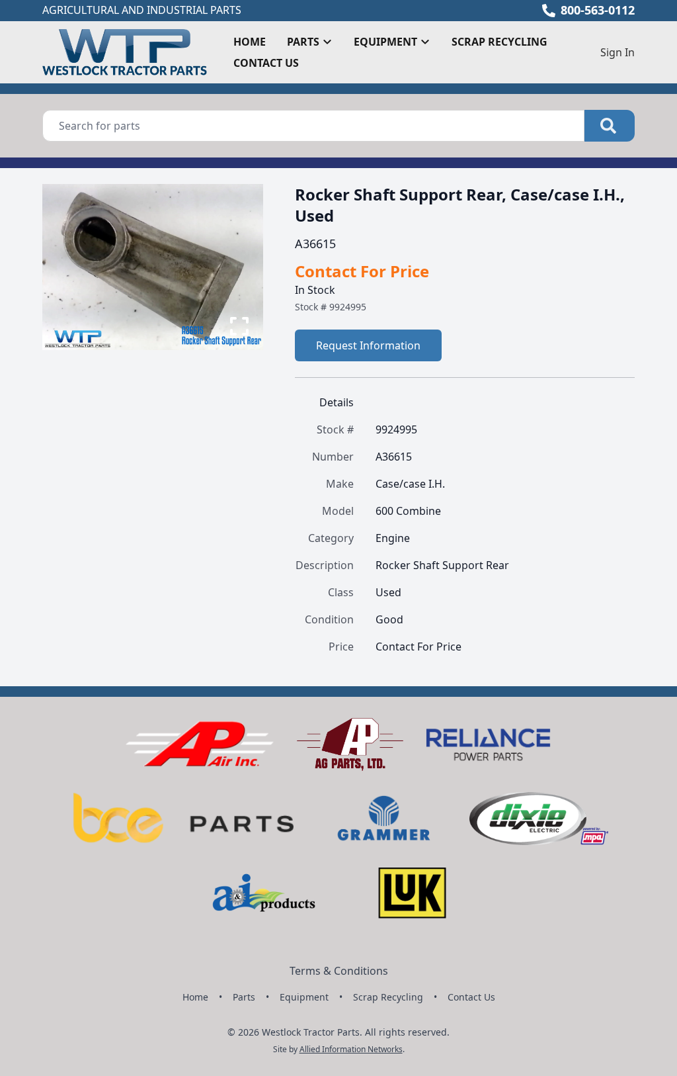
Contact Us (266, 63)
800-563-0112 (598, 10)
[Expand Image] (239, 326)
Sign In (617, 52)
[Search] (609, 126)
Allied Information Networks (351, 1049)
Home (249, 41)
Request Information (368, 345)
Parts (244, 997)
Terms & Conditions (339, 971)
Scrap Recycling (499, 41)
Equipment (304, 997)
